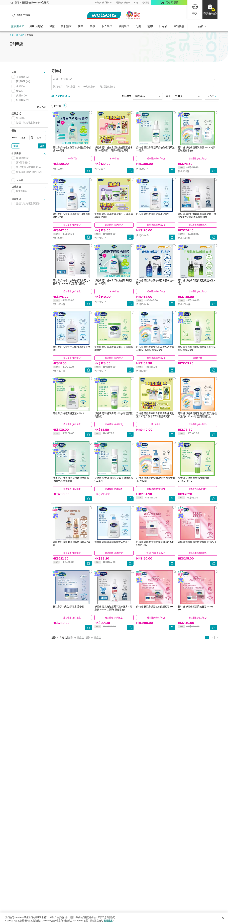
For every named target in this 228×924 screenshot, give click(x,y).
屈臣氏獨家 (36, 26)
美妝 (92, 26)
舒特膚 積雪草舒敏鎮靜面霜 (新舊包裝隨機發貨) (71, 479)
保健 (52, 26)
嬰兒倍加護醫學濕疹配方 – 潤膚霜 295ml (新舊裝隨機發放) (197, 216)
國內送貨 (16, 199)
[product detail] (72, 128)
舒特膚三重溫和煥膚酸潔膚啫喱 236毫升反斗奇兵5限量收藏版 (113, 149)
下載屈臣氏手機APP (103, 3)
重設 (15, 146)
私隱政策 (108, 920)
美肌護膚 (66, 26)
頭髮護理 (124, 26)
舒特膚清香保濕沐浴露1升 (153, 214)
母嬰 (138, 26)
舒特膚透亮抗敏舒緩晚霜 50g (155, 606)
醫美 (80, 26)
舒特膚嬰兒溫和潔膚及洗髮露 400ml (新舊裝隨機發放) (155, 348)
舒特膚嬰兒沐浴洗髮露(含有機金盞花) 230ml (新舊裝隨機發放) (197, 415)
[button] (209, 9)
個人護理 (106, 26)
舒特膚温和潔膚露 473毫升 (112, 542)
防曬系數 (16, 186)
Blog (136, 3)
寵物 (150, 26)
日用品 (163, 26)
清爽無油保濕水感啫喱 (68, 606)
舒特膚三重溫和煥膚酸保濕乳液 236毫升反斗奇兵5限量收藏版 (155, 415)
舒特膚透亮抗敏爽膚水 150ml (197, 542)
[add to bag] (88, 170)
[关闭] (222, 917)
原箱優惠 (179, 26)
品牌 (200, 26)
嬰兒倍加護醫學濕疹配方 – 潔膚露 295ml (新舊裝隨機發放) (113, 608)
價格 (14, 130)
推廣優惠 (16, 153)
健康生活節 (17, 26)
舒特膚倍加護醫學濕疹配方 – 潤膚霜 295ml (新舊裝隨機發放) (71, 282)
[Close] (64, 106)
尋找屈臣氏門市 (123, 3)
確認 (42, 146)
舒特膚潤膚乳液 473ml (68, 413)
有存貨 (19, 180)
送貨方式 (16, 113)
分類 (14, 72)
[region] (114, 918)
